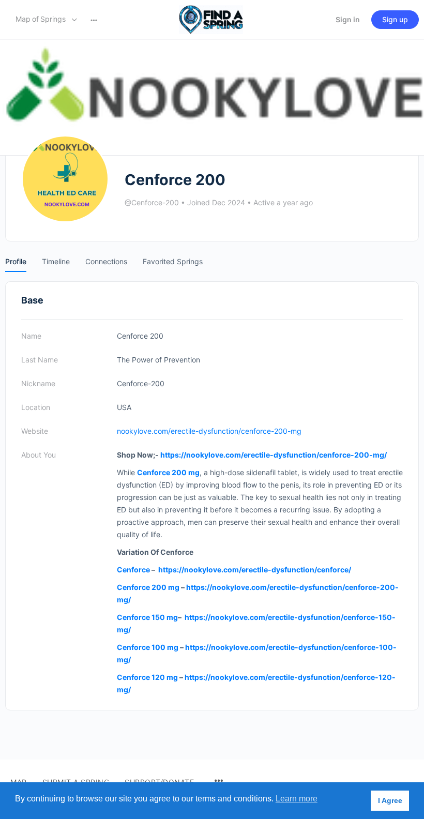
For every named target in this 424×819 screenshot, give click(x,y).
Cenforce (133, 569)
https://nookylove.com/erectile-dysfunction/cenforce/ (254, 569)
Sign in (348, 19)
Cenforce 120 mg (147, 677)
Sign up (395, 19)
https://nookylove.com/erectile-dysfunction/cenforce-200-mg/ (273, 454)
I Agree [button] (390, 800)
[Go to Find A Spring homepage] (211, 18)
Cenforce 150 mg (147, 617)
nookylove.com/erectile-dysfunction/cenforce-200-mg (209, 431)
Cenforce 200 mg (148, 587)
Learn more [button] (296, 798)
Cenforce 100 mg (147, 647)
